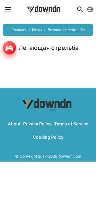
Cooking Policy (48, 137)
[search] (80, 9)
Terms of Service (71, 123)
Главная (18, 29)
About (14, 123)
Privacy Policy (37, 123)
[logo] (8, 9)
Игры (37, 29)
